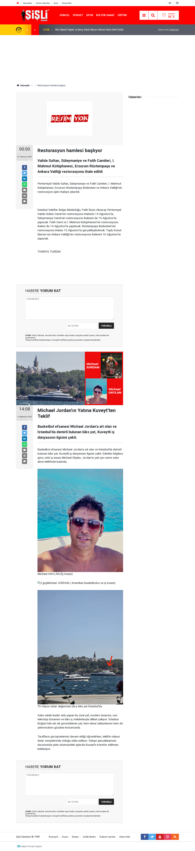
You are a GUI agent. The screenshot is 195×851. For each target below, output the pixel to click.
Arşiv (56, 3)
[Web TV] (170, 3)
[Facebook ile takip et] (144, 837)
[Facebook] (24, 167)
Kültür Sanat (105, 15)
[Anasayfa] (18, 3)
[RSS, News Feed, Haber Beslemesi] (175, 837)
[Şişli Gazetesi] (34, 15)
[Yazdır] (24, 195)
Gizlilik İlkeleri (89, 837)
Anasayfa (53, 837)
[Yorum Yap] (24, 201)
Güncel (65, 15)
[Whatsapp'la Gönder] (24, 184)
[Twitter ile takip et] (152, 837)
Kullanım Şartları (107, 837)
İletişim (75, 837)
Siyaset (78, 15)
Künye (65, 837)
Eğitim (122, 15)
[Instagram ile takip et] (167, 837)
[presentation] (27, 30)
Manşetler (27, 3)
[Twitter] (24, 173)
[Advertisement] (97, 58)
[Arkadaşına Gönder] (24, 190)
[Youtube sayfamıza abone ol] (160, 837)
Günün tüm (168, 29)
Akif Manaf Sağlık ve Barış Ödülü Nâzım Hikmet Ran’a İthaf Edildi (89, 26)
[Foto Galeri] (177, 3)
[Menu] (144, 15)
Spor (89, 15)
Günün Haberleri (43, 3)
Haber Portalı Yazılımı (31, 846)
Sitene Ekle (66, 3)
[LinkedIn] (24, 178)
